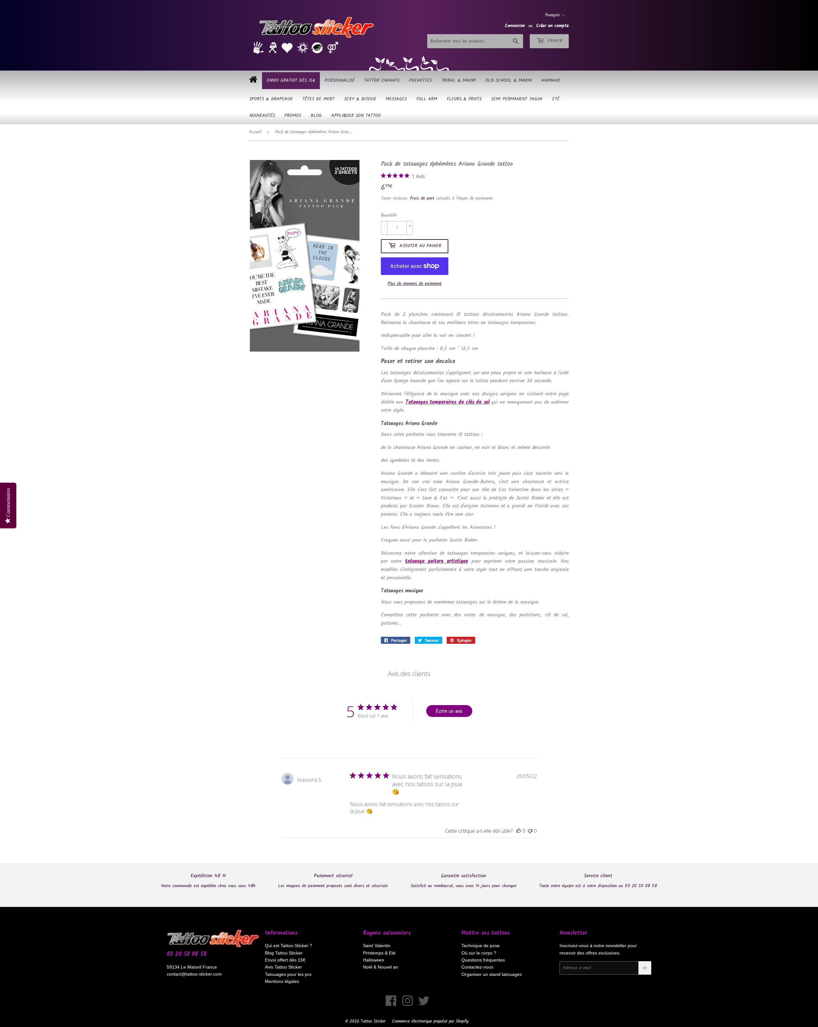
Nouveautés (262, 115)
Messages (396, 99)
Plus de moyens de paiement (415, 283)
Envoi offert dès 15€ (285, 959)
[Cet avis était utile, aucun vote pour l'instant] (518, 830)
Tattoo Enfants (381, 80)
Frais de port (422, 198)
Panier (554, 40)
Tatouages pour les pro (288, 974)
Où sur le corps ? (478, 952)
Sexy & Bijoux (360, 99)
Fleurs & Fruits (464, 99)
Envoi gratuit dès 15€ (291, 80)
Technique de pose (480, 945)
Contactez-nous (477, 967)
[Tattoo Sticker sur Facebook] (391, 1004)
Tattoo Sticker (373, 1021)
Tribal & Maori (458, 80)
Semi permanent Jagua (517, 99)
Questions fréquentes (483, 959)
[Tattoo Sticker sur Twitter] (423, 1004)
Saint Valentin (376, 945)
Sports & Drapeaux (271, 99)
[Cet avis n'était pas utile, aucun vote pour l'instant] (530, 830)
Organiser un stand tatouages (491, 974)
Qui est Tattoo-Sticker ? (288, 945)
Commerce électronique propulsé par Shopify (430, 1021)
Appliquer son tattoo (356, 115)
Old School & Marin (508, 80)
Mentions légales (282, 981)
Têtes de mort (318, 99)
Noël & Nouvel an (380, 967)
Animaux (550, 80)
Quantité (389, 215)
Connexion (515, 25)
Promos (292, 115)
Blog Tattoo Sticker (284, 952)
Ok (645, 968)
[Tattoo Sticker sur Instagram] (407, 1004)
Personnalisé (340, 80)
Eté (555, 99)
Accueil (255, 132)
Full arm (426, 99)
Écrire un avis (449, 711)
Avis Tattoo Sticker (283, 967)
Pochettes (420, 80)
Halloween (373, 959)
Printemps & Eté (379, 952)
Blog (316, 115)
